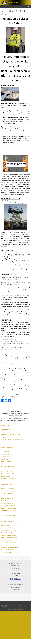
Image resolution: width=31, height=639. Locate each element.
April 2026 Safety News (7, 498)
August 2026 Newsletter (7, 452)
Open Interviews (5, 429)
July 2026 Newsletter (6, 454)
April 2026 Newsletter (6, 461)
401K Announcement (6, 442)
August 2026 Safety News (7, 488)
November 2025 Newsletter (8, 474)
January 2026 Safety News (8, 505)
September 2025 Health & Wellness (10, 552)
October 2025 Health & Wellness (9, 550)
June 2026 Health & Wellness (8, 530)
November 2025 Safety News (8, 510)
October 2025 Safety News (8, 513)
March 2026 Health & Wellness (9, 537)
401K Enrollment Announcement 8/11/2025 (12, 439)
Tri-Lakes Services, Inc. (10, 2)
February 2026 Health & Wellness (9, 540)
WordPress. (20, 609)
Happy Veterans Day (6, 437)
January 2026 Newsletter (7, 469)
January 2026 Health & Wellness (9, 542)
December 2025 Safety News (8, 508)
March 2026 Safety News (7, 501)
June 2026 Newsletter (6, 456)
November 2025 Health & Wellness (10, 547)
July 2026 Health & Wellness (8, 528)
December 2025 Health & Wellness (10, 545)
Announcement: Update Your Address (11, 434)
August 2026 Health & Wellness (9, 525)
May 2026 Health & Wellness (8, 533)
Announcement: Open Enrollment (10, 432)
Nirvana (15, 609)
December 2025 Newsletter (8, 471)
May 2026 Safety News (6, 496)
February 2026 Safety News (8, 503)
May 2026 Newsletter (6, 459)
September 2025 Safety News (8, 515)
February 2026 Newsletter (7, 466)
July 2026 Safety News (7, 491)
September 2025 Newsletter (8, 478)
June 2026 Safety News (7, 493)
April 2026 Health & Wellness (8, 535)
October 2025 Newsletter (7, 476)
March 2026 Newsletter (7, 464)
